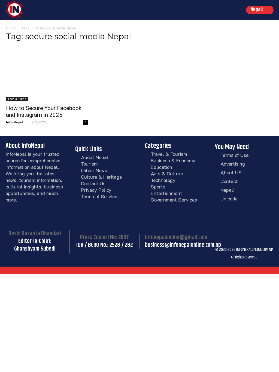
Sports (158, 186)
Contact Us (93, 183)
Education (161, 167)
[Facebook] (220, 228)
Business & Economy (173, 160)
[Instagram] (233, 228)
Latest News (94, 170)
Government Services (174, 199)
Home (11, 28)
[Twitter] (261, 228)
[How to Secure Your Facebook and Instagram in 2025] (47, 74)
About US (231, 172)
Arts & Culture (167, 173)
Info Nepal (14, 122)
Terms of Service (99, 196)
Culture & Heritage (101, 176)
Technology (163, 180)
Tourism (89, 163)
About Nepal (94, 157)
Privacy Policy (96, 190)
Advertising (232, 163)
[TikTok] (247, 228)
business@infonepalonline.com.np (183, 245)
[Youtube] (220, 241)
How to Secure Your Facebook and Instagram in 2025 (43, 111)
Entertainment (166, 193)
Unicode (229, 198)
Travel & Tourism (169, 154)
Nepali (227, 190)
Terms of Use (234, 155)
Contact (229, 181)
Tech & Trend (17, 99)
